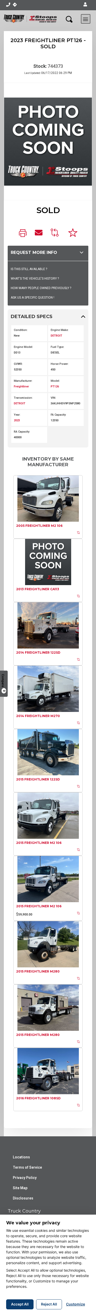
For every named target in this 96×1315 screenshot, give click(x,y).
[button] (85, 4)
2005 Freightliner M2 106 (39, 526)
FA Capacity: (58, 414)
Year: (17, 414)
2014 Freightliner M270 (38, 716)
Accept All (20, 1304)
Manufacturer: (23, 381)
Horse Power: (60, 364)
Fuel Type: (57, 347)
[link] (23, 233)
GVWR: (18, 364)
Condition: (21, 330)
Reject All (49, 1304)
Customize (75, 1304)
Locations (21, 1157)
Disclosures (23, 1198)
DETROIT (56, 335)
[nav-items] (8, 5)
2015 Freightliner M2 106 (38, 843)
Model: (55, 381)
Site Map (20, 1188)
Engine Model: (23, 347)
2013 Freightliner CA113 (37, 589)
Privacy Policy (25, 1178)
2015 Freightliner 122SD (38, 779)
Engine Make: (60, 330)
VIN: (53, 397)
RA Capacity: (22, 431)
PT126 (55, 386)
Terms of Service (27, 1167)
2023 (17, 420)
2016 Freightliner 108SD (38, 1098)
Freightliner (21, 386)
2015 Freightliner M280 (38, 971)
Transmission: (23, 397)
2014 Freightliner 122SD (38, 652)
